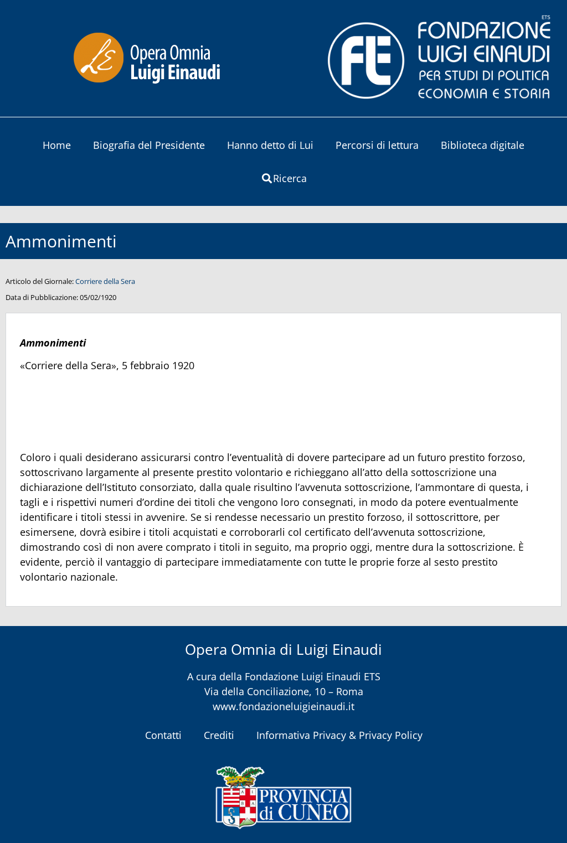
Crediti (219, 735)
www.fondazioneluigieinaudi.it (283, 706)
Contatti (163, 735)
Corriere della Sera (105, 281)
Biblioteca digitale (482, 145)
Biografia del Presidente (149, 145)
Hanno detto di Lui (270, 145)
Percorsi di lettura (377, 145)
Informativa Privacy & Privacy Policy (339, 735)
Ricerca (290, 178)
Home (57, 145)
